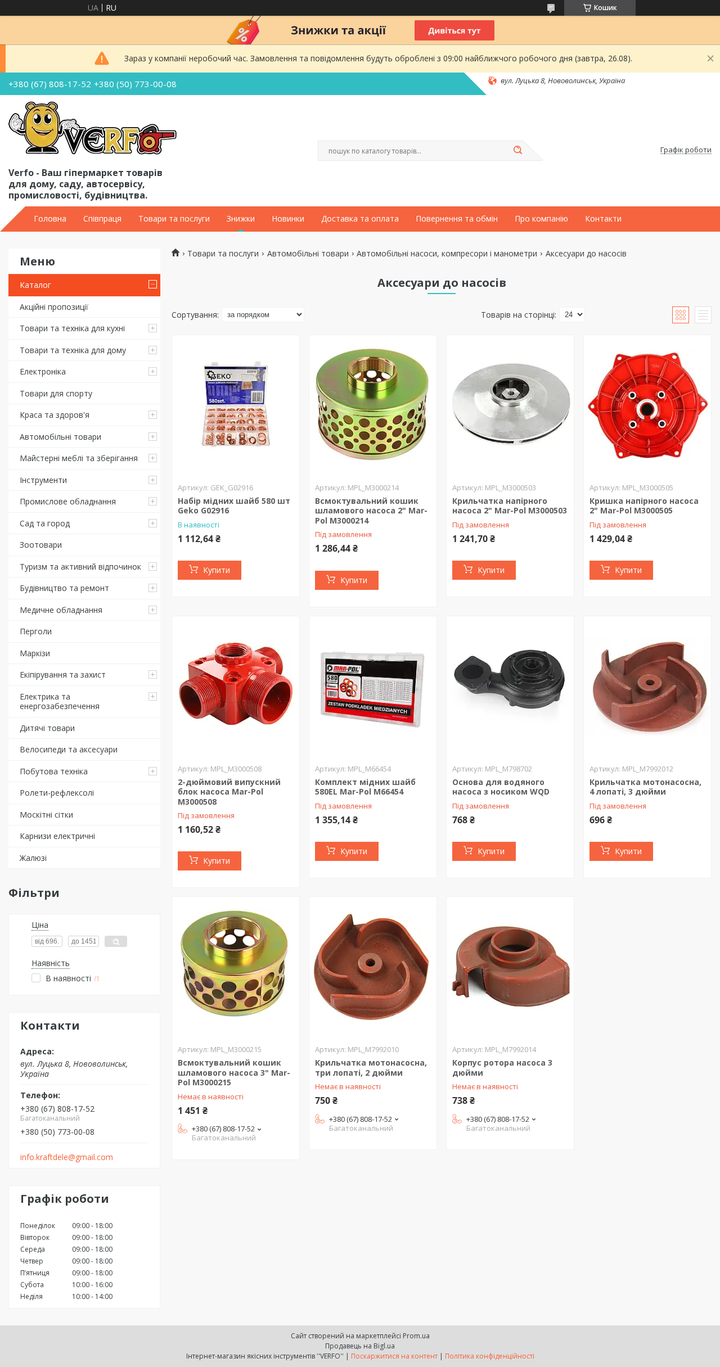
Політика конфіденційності (489, 1356)
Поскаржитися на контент (394, 1356)
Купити (216, 570)
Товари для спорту (56, 393)
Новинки (288, 219)
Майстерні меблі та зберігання (79, 458)
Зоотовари (41, 544)
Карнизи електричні (57, 836)
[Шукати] (517, 151)
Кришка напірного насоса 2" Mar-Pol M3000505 (644, 505)
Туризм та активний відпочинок (80, 566)
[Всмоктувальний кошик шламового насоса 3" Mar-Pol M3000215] (235, 967)
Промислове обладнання (68, 501)
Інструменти (43, 480)
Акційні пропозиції (54, 306)
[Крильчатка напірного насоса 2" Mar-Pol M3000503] (510, 405)
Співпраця (102, 219)
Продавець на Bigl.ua (360, 1346)
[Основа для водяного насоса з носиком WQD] (510, 686)
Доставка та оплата (360, 219)
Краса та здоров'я (54, 414)
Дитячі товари (47, 728)
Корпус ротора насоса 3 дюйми (502, 1067)
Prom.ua (416, 1336)
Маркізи (35, 653)
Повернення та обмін (457, 219)
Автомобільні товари (60, 436)
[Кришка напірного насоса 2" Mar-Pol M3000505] (647, 405)
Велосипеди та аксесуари (69, 749)
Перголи (36, 631)
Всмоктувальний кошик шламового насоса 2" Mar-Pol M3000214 (371, 510)
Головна (50, 219)
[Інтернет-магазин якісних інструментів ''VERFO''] (92, 129)
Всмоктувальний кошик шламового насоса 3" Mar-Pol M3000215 (234, 1072)
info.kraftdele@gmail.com (66, 1157)
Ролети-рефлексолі (57, 792)
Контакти (603, 219)
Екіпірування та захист (63, 674)
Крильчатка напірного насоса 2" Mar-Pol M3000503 (509, 505)
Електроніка (43, 371)
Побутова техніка (54, 771)
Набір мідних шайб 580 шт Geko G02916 (234, 505)
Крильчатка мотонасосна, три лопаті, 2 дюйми (371, 1067)
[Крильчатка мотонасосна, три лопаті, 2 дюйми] (372, 967)
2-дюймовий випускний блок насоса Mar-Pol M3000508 (229, 792)
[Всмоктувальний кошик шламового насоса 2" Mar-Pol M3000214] (372, 405)
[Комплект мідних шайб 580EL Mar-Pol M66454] (372, 686)
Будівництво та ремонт (64, 588)
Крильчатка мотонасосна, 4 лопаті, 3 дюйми (645, 787)
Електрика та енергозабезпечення (60, 701)
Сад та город (45, 523)
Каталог (35, 284)
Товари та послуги (174, 219)
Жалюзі (33, 857)
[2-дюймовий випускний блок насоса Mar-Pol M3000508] (235, 686)
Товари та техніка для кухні (72, 328)
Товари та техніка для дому (73, 350)
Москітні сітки (46, 814)
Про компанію (541, 219)
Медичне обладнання (61, 609)
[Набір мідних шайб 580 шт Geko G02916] (235, 405)
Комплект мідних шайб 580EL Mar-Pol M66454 (365, 787)
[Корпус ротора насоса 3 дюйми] (510, 967)
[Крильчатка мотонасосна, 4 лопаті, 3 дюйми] (647, 686)
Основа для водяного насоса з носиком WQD (501, 787)
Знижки (241, 219)
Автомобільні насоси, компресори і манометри (447, 254)
